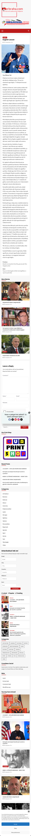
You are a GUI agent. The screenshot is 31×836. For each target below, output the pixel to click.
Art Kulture (6, 493)
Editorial (5, 499)
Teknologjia (6, 542)
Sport (4, 533)
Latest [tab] (5, 593)
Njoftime (5, 518)
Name (4, 396)
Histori (4, 503)
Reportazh (5, 527)
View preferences (15, 832)
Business (5, 496)
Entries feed (6, 681)
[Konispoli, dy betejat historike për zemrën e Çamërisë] (5, 607)
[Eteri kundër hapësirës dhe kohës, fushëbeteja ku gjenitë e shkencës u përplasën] (5, 632)
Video (4, 545)
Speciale (5, 530)
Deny (15, 828)
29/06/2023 (8, 42)
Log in (4, 678)
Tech (4, 539)
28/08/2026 (7, 304)
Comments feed (7, 684)
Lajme (4, 512)
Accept (15, 824)
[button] (28, 811)
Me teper (5, 515)
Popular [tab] (11, 593)
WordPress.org (6, 687)
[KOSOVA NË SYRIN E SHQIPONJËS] (5, 624)
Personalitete (6, 524)
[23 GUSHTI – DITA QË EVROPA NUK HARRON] (5, 599)
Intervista (5, 506)
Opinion (4, 37)
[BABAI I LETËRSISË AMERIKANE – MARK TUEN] (5, 616)
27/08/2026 (7, 332)
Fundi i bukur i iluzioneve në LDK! (11, 355)
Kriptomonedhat (7, 509)
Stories (4, 536)
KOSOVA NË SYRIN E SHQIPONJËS (11, 302)
